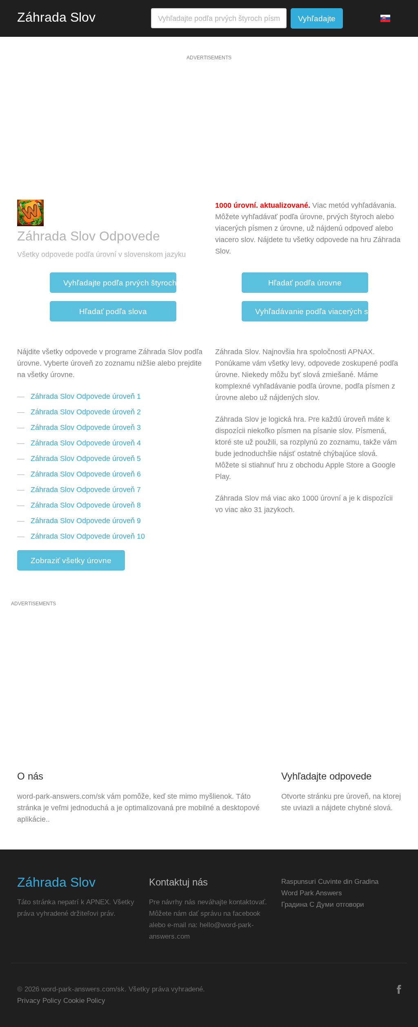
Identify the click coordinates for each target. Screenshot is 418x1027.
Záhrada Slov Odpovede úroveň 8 (86, 505)
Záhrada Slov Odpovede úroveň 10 (88, 536)
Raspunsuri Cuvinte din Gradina (329, 881)
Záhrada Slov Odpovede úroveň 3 (86, 427)
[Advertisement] (209, 130)
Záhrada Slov (56, 17)
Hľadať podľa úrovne (305, 283)
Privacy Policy (39, 1001)
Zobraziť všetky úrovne (71, 560)
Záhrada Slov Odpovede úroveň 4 (86, 443)
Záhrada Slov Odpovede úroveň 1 (86, 396)
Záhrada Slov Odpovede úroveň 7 (86, 489)
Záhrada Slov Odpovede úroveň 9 (86, 521)
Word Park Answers (311, 893)
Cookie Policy (84, 1001)
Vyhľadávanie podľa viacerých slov (311, 311)
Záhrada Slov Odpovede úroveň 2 (86, 412)
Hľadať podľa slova (113, 311)
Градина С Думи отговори (322, 904)
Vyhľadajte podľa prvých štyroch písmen (119, 283)
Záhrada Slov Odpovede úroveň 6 (86, 474)
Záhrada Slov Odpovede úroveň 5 (86, 458)
